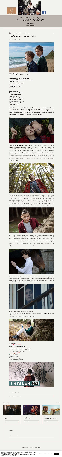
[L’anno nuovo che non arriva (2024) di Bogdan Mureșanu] (12, 410)
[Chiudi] (60, 454)
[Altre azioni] (53, 33)
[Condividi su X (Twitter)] (12, 392)
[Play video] (31, 374)
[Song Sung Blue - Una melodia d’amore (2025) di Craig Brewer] (31, 410)
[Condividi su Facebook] (9, 392)
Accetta (56, 453)
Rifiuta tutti (50, 453)
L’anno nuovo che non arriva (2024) (11, 417)
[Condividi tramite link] (18, 392)
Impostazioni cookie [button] (42, 453)
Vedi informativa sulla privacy (10, 455)
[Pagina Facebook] (44, 12)
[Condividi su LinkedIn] (15, 392)
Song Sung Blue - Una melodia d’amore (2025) (31, 417)
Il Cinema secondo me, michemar (31, 447)
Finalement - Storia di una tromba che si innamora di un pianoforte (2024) (50, 417)
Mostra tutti (58, 402)
